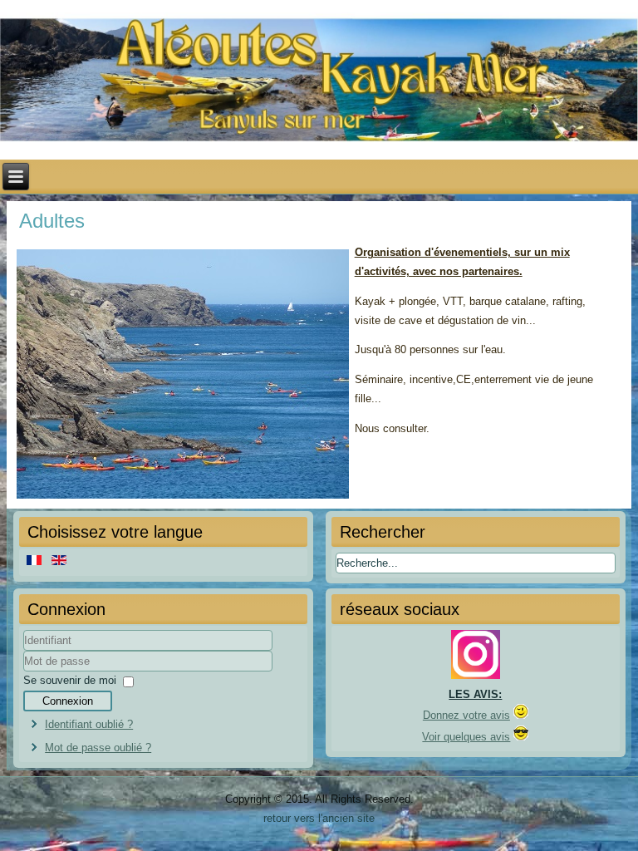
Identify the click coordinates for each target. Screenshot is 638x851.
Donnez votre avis (466, 715)
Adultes (52, 220)
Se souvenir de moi (69, 680)
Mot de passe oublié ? (98, 747)
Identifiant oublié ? (89, 724)
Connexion (67, 701)
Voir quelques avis (466, 736)
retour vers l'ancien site (319, 818)
